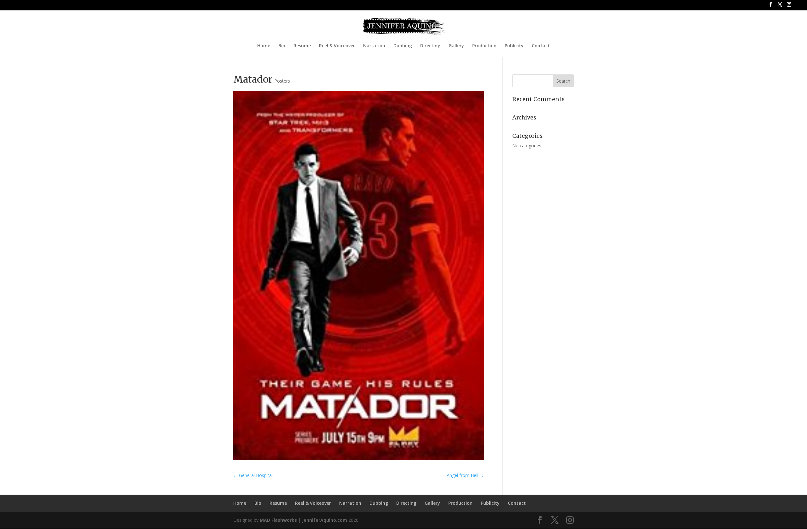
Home (263, 46)
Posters (282, 81)
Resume (302, 46)
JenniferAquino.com (324, 520)
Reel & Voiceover (337, 46)
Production (484, 46)
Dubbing (402, 46)
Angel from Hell (465, 475)
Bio (281, 46)
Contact (541, 46)
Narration (374, 46)
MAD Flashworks (278, 520)
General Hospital (253, 475)
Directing (430, 46)
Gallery (456, 46)
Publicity (514, 46)
